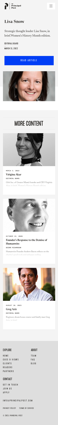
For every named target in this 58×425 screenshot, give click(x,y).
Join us (7, 388)
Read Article (29, 60)
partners (8, 371)
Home (6, 356)
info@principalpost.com (18, 400)
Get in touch (10, 385)
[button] (51, 6)
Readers (8, 367)
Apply (6, 392)
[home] (12, 6)
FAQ (33, 359)
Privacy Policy (9, 408)
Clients (7, 363)
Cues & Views (11, 359)
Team (34, 356)
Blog (34, 363)
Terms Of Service (26, 408)
